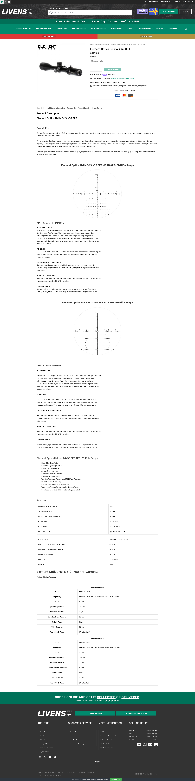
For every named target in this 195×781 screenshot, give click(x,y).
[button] (32, 29)
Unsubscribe (74, 740)
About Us (165, 2)
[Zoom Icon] (61, 67)
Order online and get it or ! (97, 697)
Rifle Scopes (105, 44)
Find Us (176, 2)
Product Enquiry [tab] (84, 108)
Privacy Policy (44, 744)
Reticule (93, 57)
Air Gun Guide (105, 744)
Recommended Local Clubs (109, 736)
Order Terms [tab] (97, 108)
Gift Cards (103, 732)
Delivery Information (106, 740)
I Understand (115, 779)
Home (92, 44)
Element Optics (116, 44)
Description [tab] (41, 108)
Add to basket (112, 69)
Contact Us (188, 2)
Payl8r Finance (44, 752)
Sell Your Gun (151, 2)
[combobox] (90, 12)
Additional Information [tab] (56, 108)
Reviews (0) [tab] (71, 108)
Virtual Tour (73, 736)
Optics (97, 44)
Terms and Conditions (47, 748)
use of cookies (104, 779)
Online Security (44, 740)
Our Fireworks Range (107, 748)
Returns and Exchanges (77, 744)
